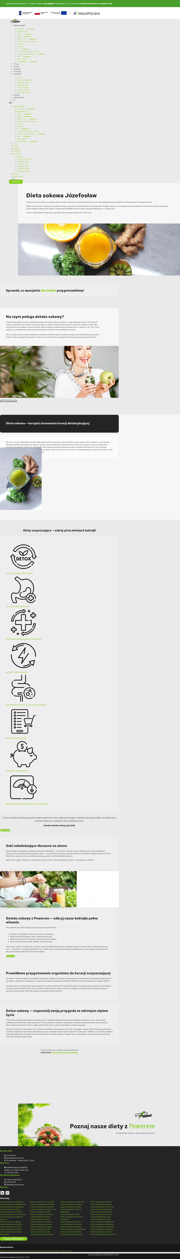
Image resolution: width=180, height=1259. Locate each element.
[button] (14, 100)
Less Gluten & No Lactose (27, 41)
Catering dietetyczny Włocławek (102, 1227)
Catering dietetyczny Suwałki (101, 1209)
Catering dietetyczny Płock (70, 1222)
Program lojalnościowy (13, 1239)
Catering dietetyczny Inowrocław (42, 1204)
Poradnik (17, 74)
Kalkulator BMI (22, 87)
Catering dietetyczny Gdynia (10, 1227)
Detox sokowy (22, 59)
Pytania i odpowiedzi (24, 80)
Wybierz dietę (19, 25)
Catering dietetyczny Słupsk (100, 1204)
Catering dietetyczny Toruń (100, 1217)
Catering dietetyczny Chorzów (11, 1212)
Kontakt (17, 95)
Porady (19, 77)
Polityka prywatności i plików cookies (57, 1251)
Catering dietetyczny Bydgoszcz (12, 1207)
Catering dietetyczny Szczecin (101, 1212)
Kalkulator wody (23, 92)
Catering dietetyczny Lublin (40, 1229)
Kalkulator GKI (22, 85)
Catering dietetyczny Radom (70, 1227)
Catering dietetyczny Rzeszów (71, 1234)
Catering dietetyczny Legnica (41, 1227)
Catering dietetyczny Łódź (40, 1232)
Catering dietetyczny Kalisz (40, 1212)
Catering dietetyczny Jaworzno (41, 1207)
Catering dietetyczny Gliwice (11, 1229)
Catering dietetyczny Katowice (41, 1214)
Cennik (16, 66)
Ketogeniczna (22, 31)
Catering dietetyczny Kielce (40, 1217)
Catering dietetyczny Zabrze (100, 1232)
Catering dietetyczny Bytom (10, 1209)
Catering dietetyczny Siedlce (101, 1202)
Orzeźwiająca (22, 61)
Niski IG (20, 44)
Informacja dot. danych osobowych (30, 1251)
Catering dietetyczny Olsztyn (71, 1204)
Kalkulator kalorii (23, 82)
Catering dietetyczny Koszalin (41, 1222)
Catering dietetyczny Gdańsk (11, 1224)
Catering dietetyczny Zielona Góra (103, 1234)
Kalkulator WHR (23, 90)
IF (18, 49)
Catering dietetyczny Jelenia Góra (43, 1209)
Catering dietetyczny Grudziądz (42, 1202)
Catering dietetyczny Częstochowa (13, 1214)
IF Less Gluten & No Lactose (28, 51)
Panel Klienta (19, 97)
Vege (19, 36)
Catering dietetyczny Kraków (40, 1224)
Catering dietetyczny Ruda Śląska (72, 1229)
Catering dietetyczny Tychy (100, 1219)
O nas (16, 64)
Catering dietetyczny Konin (40, 1219)
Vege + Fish (21, 39)
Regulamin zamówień (8, 1251)
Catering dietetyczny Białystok (11, 1202)
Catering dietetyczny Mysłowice (42, 1234)
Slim (19, 56)
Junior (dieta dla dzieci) (26, 54)
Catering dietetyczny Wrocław (101, 1229)
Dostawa (17, 69)
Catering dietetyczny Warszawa (101, 1224)
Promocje (17, 71)
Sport (19, 34)
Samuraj (20, 46)
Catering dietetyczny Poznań (71, 1224)
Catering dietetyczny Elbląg (10, 1222)
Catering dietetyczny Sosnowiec (102, 1207)
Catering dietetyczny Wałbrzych (102, 1222)
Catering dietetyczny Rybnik (70, 1232)
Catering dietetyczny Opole (70, 1207)
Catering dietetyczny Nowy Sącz (72, 1202)
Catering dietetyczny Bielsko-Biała (13, 1204)
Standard (20, 29)
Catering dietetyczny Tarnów (101, 1214)
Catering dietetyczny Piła (69, 1214)
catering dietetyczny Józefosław (64, 1052)
